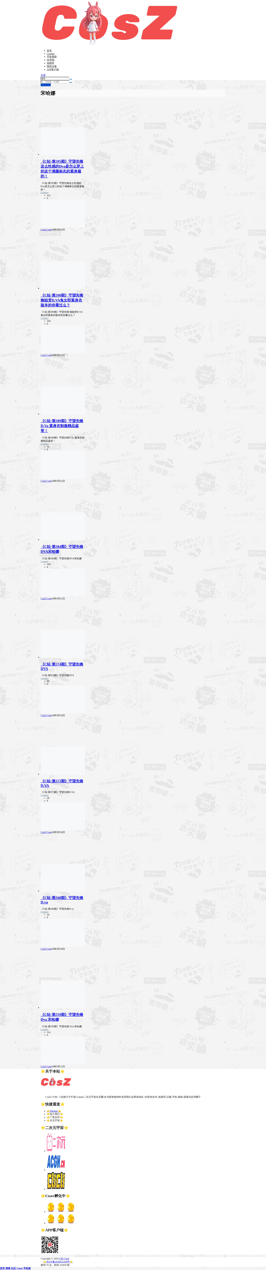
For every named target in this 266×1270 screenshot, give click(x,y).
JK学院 (50, 59)
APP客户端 (53, 69)
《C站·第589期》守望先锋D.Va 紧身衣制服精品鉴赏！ (62, 426)
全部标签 (46, 85)
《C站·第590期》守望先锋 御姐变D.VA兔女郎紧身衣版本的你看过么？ (62, 300)
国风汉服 (52, 66)
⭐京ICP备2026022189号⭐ (58, 1261)
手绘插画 (52, 56)
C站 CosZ (63, 1258)
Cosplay (51, 53)
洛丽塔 (50, 63)
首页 (49, 50)
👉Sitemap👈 (54, 1111)
